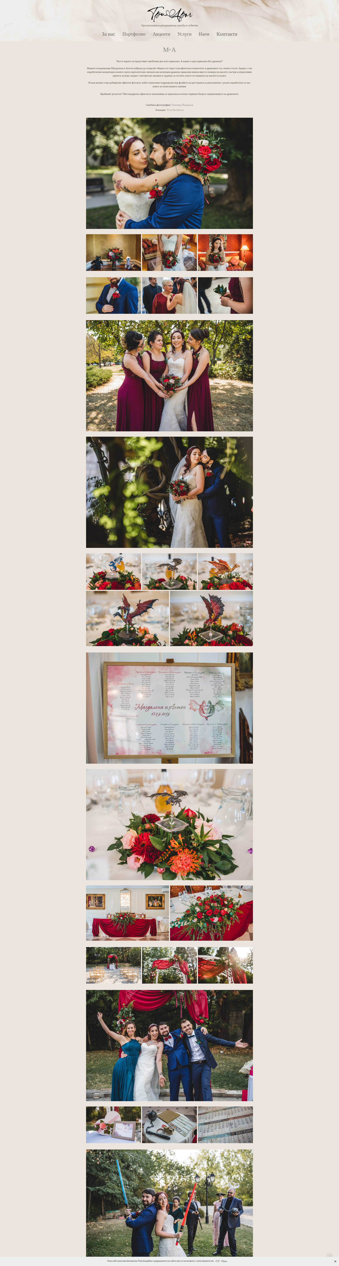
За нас (108, 35)
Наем (204, 35)
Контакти (227, 35)
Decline (224, 1261)
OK (217, 1261)
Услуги (184, 35)
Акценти (161, 35)
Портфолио (134, 35)
